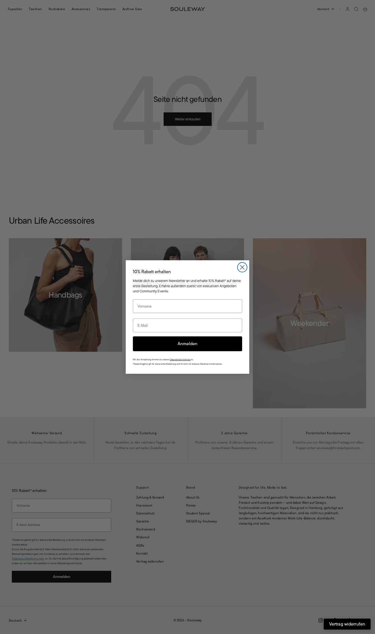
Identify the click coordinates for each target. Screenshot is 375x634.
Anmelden (187, 343)
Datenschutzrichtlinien (180, 359)
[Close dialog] (242, 267)
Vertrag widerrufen (347, 624)
